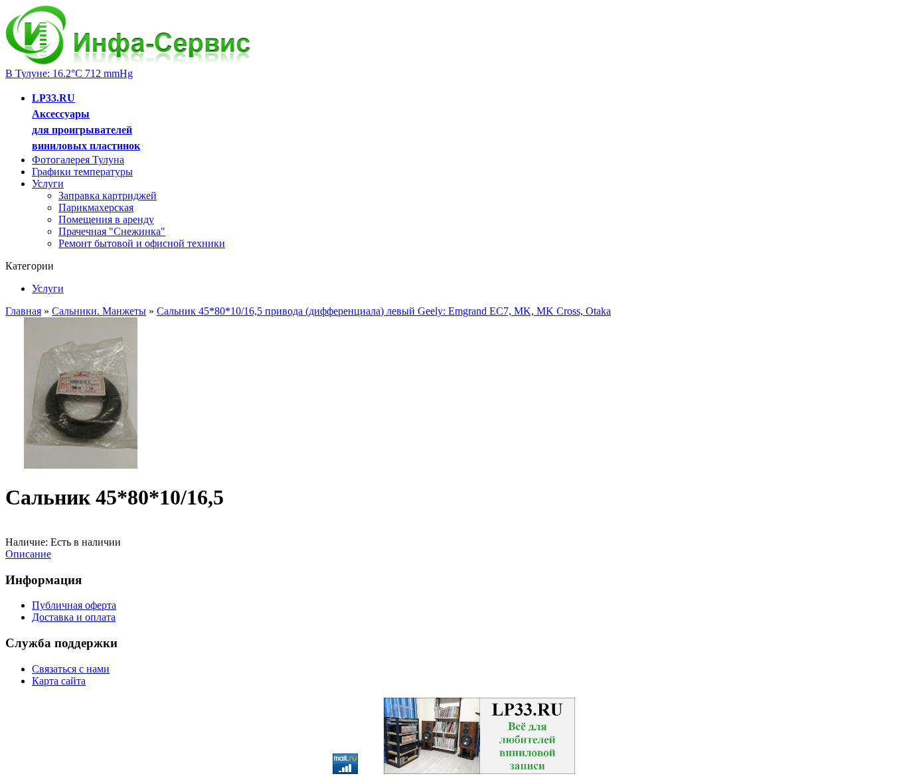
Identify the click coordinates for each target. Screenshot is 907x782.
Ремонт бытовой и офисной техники (141, 243)
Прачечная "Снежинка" (111, 231)
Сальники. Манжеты (99, 311)
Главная (23, 311)
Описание (28, 554)
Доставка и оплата (74, 617)
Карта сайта (59, 680)
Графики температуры (82, 171)
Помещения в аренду (106, 219)
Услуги (48, 183)
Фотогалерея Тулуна (78, 159)
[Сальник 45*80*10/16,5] (81, 465)
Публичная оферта (74, 605)
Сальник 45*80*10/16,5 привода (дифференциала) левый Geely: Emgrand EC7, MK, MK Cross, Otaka (384, 311)
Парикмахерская (95, 207)
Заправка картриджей (107, 195)
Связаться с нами (71, 668)
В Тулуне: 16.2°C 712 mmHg (69, 73)
